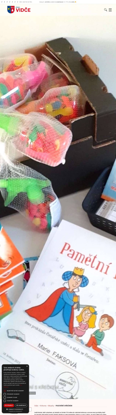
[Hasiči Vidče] (12, 2)
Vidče (36, 406)
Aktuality (51, 406)
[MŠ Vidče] (7, 2)
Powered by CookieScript (15, 411)
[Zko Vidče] (17, 2)
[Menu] (110, 10)
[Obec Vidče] (1, 2)
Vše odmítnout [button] (21, 405)
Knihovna (43, 406)
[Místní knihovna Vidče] (4, 2)
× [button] (27, 366)
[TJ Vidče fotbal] (14, 2)
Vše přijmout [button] (9, 405)
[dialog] (15, 388)
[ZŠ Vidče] (9, 2)
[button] (15, 409)
